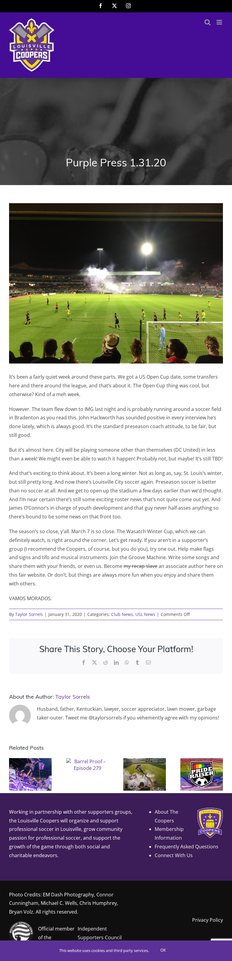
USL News (145, 614)
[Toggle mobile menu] (220, 22)
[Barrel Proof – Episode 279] (87, 761)
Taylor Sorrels (29, 614)
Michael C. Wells (59, 903)
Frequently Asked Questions (186, 846)
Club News (122, 614)
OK (163, 951)
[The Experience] (30, 761)
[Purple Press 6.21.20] (144, 761)
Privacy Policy (207, 920)
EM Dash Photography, (69, 894)
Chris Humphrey (98, 903)
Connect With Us (174, 855)
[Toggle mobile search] (208, 22)
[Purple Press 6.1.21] (201, 761)
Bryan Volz (21, 911)
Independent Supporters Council (100, 933)
